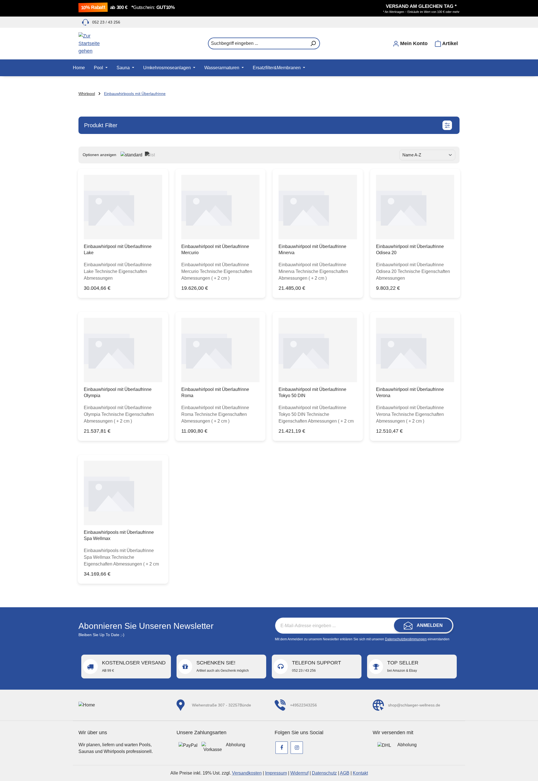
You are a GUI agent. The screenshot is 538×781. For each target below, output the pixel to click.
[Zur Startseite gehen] (106, 43)
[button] (269, 125)
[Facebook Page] (281, 748)
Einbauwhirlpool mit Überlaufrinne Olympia (118, 392)
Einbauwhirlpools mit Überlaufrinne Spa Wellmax (119, 535)
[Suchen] (313, 43)
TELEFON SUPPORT (316, 666)
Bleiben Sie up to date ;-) (101, 634)
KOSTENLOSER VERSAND (134, 666)
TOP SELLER (402, 666)
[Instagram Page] (297, 748)
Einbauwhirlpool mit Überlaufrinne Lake (118, 249)
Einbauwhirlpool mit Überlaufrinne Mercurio (215, 249)
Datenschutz (324, 773)
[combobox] (257, 43)
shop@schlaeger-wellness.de (414, 705)
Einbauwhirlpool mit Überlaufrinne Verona (410, 392)
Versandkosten (247, 773)
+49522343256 (303, 705)
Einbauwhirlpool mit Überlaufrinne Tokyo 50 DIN (312, 392)
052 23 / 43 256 (106, 22)
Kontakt (360, 773)
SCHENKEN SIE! (222, 666)
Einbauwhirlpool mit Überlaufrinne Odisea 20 (410, 249)
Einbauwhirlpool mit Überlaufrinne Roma (215, 392)
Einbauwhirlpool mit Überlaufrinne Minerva (312, 249)
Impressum (276, 773)
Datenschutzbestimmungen (406, 639)
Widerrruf (299, 773)
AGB (344, 773)
